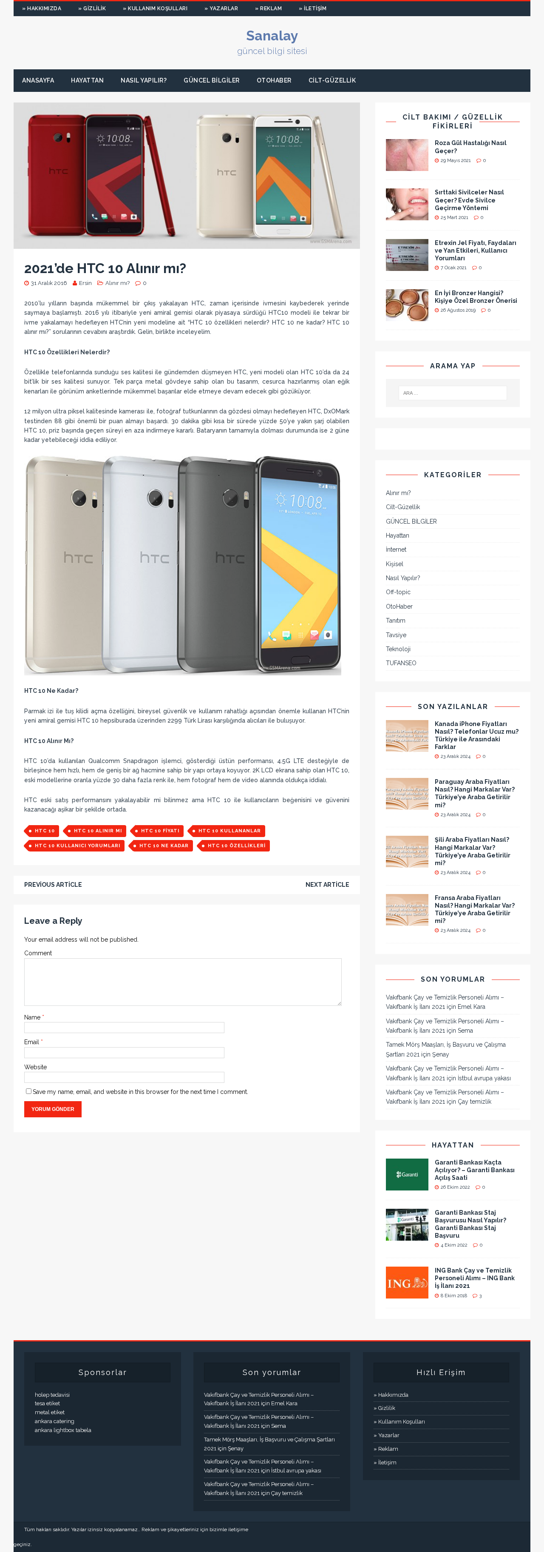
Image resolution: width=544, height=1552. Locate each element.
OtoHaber (274, 80)
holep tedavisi (52, 1395)
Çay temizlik (474, 1101)
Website (35, 1067)
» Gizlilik (92, 8)
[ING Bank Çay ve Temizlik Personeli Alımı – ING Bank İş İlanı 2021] (407, 1293)
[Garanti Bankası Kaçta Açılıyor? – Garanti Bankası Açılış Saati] (407, 1185)
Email (32, 1042)
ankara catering (54, 1421)
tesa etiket (47, 1403)
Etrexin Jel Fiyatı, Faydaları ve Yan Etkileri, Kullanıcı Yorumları (475, 250)
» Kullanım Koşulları (155, 8)
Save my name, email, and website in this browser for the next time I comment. (140, 1091)
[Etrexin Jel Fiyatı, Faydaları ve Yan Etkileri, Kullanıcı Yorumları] (407, 265)
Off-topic (398, 592)
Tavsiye (396, 635)
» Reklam (268, 8)
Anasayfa (38, 80)
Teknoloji (398, 649)
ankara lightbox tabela (63, 1430)
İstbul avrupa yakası (484, 1078)
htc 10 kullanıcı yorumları (77, 846)
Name (33, 1017)
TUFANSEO (401, 663)
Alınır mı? (117, 283)
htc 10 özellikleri (237, 846)
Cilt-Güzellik (332, 80)
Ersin (85, 283)
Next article (327, 884)
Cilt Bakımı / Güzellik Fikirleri (452, 121)
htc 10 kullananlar (229, 831)
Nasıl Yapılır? (144, 80)
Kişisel (394, 564)
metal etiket (50, 1412)
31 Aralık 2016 (49, 283)
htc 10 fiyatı (160, 831)
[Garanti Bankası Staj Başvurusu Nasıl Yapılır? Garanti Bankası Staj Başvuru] (407, 1235)
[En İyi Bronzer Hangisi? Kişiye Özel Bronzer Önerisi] (407, 316)
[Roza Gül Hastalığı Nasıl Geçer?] (407, 166)
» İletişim (312, 8)
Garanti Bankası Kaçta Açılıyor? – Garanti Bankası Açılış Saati (475, 1170)
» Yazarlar (221, 8)
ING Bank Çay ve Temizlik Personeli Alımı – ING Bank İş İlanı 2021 (475, 1278)
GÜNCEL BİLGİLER (212, 80)
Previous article (53, 884)
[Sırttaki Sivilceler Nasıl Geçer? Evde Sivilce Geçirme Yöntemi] (407, 215)
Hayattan (87, 80)
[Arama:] (453, 393)
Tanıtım (395, 620)
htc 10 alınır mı (98, 831)
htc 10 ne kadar (164, 846)
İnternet (396, 549)
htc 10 (45, 831)
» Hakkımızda (41, 8)
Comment (38, 953)
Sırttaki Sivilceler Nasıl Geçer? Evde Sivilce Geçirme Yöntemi (469, 200)
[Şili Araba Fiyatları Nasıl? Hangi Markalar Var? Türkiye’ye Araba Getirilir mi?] (407, 863)
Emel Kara (471, 1006)
